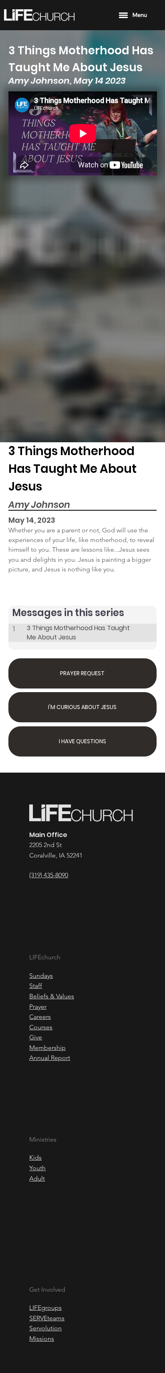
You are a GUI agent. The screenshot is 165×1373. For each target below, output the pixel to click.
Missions (41, 1338)
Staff (35, 986)
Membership (47, 1047)
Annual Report (49, 1058)
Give (35, 1037)
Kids (35, 1157)
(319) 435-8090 (48, 875)
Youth (37, 1168)
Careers (40, 1016)
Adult (37, 1178)
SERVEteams (46, 1318)
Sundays (41, 975)
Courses (40, 1027)
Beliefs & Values (51, 996)
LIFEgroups (45, 1307)
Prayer (37, 1006)
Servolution (45, 1328)
